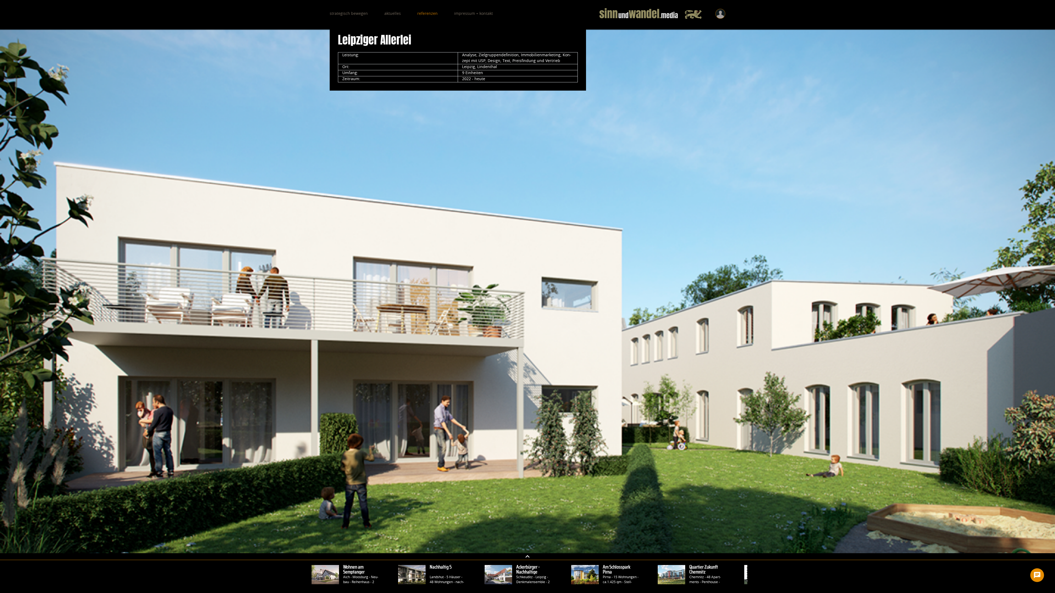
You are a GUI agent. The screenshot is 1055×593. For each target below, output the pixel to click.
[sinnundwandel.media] (650, 13)
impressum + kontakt (473, 14)
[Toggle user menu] (720, 14)
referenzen (427, 14)
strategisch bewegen (349, 14)
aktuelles (392, 14)
